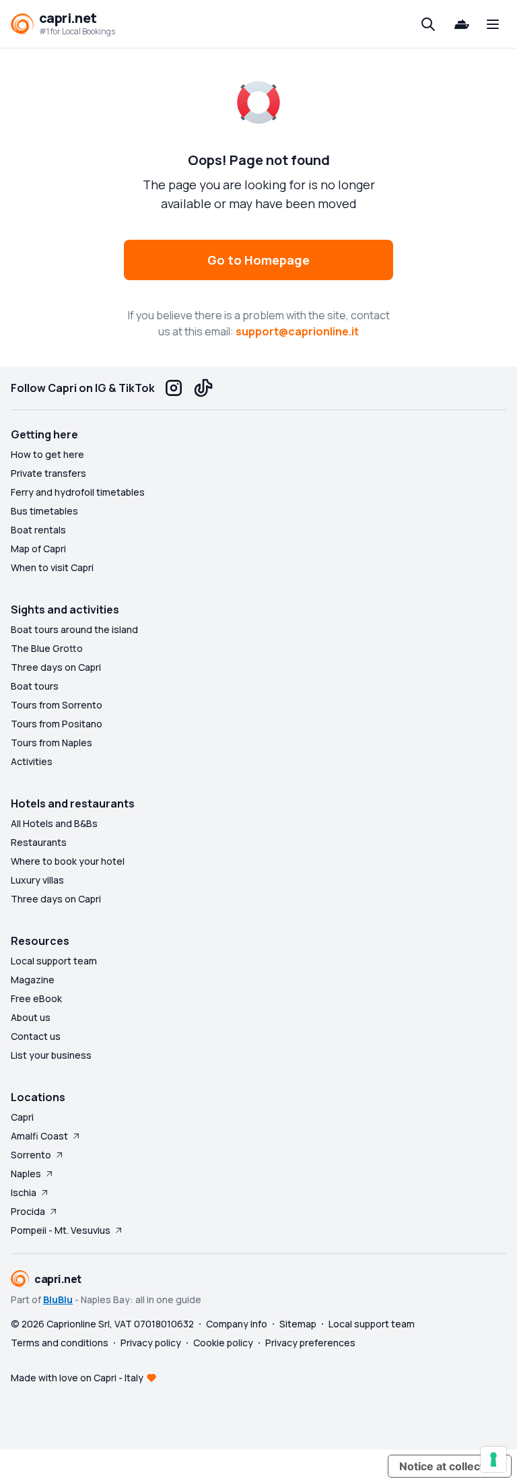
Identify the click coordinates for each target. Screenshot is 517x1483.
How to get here (47, 454)
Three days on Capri (56, 667)
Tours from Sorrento (56, 704)
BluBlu (58, 1299)
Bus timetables (44, 510)
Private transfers (48, 473)
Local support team (54, 960)
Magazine (33, 979)
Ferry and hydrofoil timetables (78, 492)
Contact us (36, 1036)
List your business (51, 1055)
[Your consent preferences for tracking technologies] (493, 1459)
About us (30, 1017)
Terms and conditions (59, 1342)
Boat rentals (38, 529)
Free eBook (36, 998)
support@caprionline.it (297, 331)
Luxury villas (37, 880)
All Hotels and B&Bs (54, 823)
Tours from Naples (51, 742)
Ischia (23, 1192)
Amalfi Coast (39, 1135)
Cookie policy (223, 1342)
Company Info (236, 1323)
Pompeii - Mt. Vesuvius (60, 1230)
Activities (32, 761)
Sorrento (31, 1154)
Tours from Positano (56, 723)
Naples (26, 1173)
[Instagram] (173, 388)
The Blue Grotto (47, 648)
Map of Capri (38, 548)
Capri (22, 1117)
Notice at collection (449, 1466)
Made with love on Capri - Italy (77, 1377)
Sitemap (297, 1323)
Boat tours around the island (74, 629)
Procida (28, 1211)
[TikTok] (203, 388)
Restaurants (39, 842)
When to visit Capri (52, 567)
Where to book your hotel (68, 861)
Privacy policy (150, 1342)
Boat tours (35, 686)
